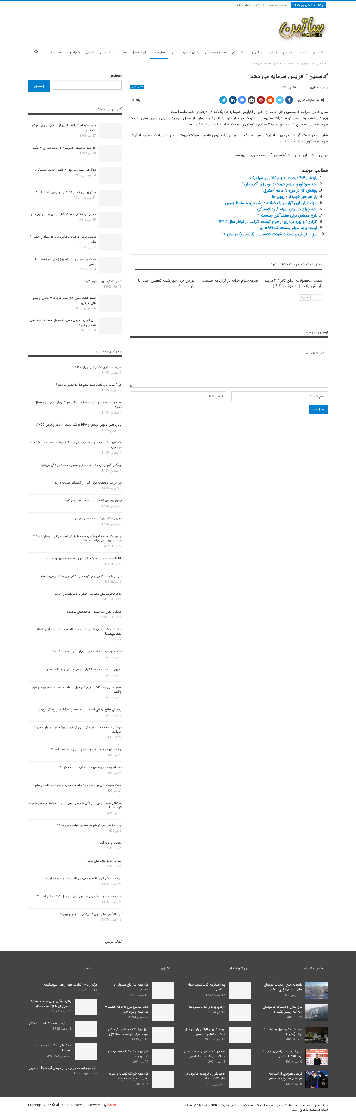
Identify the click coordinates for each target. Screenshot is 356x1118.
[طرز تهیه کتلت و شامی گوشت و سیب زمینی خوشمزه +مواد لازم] (163, 1035)
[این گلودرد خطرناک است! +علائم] (86, 1029)
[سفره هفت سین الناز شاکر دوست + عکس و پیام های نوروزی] (110, 303)
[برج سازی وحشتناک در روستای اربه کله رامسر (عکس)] (316, 1012)
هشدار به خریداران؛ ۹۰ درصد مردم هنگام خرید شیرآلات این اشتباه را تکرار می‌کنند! (78, 631)
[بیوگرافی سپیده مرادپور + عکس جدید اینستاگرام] (110, 175)
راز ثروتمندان (190, 52)
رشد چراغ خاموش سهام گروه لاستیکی (287, 209)
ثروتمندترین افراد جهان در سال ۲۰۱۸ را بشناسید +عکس (205, 1032)
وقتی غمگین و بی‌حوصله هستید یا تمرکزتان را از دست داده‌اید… (50, 1003)
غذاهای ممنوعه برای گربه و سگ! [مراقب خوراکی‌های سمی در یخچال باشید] (78, 404)
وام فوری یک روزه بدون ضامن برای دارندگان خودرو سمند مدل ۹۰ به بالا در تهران (76, 444)
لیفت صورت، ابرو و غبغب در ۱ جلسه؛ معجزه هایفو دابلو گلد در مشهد (77, 785)
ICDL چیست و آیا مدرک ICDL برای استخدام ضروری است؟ (84, 558)
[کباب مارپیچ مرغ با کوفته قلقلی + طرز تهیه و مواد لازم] (163, 1012)
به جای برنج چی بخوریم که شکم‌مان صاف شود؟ (91, 767)
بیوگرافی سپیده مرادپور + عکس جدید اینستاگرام (65, 169)
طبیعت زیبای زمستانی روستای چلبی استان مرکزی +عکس (283, 987)
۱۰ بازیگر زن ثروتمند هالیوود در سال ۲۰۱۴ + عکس (205, 1076)
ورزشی (273, 52)
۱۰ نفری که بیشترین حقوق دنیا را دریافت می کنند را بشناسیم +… (204, 1054)
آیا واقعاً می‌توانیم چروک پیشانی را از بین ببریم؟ (91, 914)
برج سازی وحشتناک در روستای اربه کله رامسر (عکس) (282, 1009)
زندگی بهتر (256, 52)
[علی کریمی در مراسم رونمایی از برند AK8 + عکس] (316, 1057)
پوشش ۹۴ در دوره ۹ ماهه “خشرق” (289, 190)
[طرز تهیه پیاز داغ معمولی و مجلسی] (163, 990)
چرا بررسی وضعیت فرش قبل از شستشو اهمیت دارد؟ (88, 482)
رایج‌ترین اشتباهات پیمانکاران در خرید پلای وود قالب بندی (84, 669)
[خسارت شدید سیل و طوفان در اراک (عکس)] (316, 1035)
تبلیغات (259, 5)
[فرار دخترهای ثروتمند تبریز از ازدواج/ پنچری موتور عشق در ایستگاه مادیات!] (110, 131)
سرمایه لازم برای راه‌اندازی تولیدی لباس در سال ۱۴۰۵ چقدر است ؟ (79, 896)
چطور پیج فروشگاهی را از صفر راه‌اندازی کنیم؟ (92, 500)
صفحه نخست (277, 5)
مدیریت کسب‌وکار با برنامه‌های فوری (98, 518)
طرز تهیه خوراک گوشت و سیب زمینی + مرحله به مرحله (128, 1076)
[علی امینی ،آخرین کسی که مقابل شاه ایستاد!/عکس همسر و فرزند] (110, 325)
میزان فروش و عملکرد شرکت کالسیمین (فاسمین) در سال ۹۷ (269, 234)
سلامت (302, 52)
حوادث (121, 52)
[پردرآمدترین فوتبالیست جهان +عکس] (240, 990)
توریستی (105, 52)
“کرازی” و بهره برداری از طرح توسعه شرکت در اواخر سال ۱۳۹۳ (268, 222)
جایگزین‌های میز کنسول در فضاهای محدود (94, 611)
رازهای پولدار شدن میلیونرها (207, 1006)
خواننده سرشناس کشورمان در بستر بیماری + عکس (64, 147)
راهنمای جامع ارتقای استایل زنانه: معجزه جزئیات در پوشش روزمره (80, 709)
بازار (174, 52)
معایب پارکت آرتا (111, 842)
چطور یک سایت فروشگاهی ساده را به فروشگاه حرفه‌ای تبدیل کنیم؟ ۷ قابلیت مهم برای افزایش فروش (77, 538)
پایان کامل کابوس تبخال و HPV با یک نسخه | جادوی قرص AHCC (79, 424)
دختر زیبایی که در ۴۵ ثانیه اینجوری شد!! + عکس (64, 192)
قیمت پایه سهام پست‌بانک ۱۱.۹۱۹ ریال (287, 228)
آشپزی (90, 52)
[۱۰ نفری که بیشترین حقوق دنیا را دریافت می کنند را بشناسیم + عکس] (240, 1057)
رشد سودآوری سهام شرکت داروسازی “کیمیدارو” (279, 184)
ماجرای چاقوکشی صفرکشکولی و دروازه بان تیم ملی (63, 214)
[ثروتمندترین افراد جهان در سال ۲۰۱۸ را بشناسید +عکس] (240, 1035)
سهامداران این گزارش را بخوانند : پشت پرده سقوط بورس (271, 203)
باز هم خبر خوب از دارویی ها (294, 197)
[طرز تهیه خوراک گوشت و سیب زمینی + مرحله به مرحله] (163, 1079)
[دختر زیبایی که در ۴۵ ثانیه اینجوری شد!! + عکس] (110, 198)
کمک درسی (113, 941)
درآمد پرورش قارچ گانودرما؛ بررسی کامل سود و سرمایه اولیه (84, 878)
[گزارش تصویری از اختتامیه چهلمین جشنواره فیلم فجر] (316, 1079)
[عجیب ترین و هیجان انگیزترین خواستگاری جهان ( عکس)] (110, 242)
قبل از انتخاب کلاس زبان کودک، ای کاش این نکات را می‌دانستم (81, 576)
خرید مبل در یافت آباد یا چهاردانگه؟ (98, 367)
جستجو (116, 75)
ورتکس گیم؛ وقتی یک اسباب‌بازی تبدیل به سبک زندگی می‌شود (81, 464)
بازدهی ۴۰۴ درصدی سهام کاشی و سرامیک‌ (283, 178)
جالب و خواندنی (215, 52)
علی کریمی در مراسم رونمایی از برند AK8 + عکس (282, 1054)
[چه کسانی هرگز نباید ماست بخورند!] (86, 1051)
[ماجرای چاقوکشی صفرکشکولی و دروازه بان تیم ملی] (110, 220)
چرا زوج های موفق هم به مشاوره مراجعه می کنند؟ (89, 825)
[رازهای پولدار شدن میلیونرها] (240, 1012)
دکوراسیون (73, 52)
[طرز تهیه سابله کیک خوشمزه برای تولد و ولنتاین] (163, 1057)
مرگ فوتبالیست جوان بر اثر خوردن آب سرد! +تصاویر (63, 1067)
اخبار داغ (237, 52)
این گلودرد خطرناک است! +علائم (50, 1023)
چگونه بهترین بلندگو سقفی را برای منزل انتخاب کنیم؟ (87, 651)
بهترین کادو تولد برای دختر (104, 860)
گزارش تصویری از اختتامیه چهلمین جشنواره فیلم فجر (285, 1076)
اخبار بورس (159, 52)
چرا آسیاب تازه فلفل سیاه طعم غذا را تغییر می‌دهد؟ (89, 384)
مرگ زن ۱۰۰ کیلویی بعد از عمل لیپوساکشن (70, 984)
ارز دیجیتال (139, 52)
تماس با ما (242, 5)
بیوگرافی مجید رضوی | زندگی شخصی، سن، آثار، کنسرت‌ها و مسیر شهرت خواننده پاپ (75, 805)
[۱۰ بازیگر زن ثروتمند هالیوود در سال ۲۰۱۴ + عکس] (240, 1079)
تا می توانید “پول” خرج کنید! (103, 281)
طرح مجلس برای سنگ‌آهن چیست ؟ (287, 215)
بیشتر (57, 52)
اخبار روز (318, 52)
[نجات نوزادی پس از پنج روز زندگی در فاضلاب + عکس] (110, 265)
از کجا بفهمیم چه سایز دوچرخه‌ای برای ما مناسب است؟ (86, 749)
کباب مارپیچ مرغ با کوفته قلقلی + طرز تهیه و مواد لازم (126, 1009)
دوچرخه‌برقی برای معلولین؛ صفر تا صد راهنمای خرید (88, 593)
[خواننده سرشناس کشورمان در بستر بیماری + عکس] (110, 153)
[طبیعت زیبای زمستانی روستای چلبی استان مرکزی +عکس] (316, 990)
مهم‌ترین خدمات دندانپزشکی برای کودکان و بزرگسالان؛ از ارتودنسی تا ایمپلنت (78, 729)
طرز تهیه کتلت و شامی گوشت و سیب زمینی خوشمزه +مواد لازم (128, 1032)
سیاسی (287, 52)
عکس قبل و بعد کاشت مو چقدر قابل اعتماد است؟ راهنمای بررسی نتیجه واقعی (76, 689)
